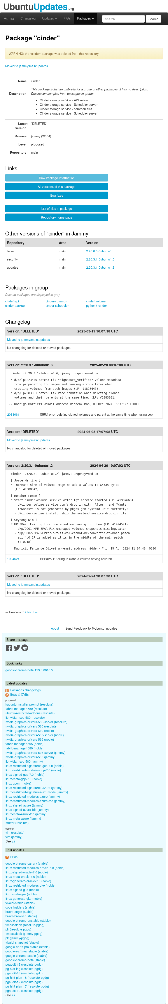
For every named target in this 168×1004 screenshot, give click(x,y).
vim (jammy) (14, 837)
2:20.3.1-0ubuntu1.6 (100, 267)
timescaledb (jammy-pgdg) (23, 933)
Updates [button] (48, 18)
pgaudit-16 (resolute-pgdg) (24, 990)
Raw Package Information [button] (57, 178)
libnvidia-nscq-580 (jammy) (24, 761)
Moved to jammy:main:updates (26, 66)
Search (153, 19)
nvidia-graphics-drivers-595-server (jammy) (35, 752)
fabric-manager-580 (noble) (24, 748)
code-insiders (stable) (20, 907)
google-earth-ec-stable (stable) (26, 951)
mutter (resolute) (17, 823)
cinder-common (56, 301)
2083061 (13, 414)
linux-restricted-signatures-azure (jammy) (34, 787)
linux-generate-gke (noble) (23, 898)
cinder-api (12, 301)
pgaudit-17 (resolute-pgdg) (24, 982)
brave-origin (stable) (19, 911)
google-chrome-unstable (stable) (28, 920)
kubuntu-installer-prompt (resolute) (29, 704)
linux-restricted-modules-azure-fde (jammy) (35, 801)
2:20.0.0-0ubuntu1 (99, 251)
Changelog (28, 18)
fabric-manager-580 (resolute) (26, 708)
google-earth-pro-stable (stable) (27, 947)
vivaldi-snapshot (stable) (22, 942)
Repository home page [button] (56, 217)
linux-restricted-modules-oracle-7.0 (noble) (35, 868)
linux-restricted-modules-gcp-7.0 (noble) (33, 770)
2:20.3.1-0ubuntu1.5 (100, 259)
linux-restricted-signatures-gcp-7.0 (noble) (34, 765)
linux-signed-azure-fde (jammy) (27, 809)
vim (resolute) (14, 832)
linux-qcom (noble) (18, 783)
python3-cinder (96, 305)
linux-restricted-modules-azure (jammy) (32, 796)
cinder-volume (96, 301)
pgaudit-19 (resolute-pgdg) (24, 964)
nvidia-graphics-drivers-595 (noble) (29, 739)
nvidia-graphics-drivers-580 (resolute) (31, 726)
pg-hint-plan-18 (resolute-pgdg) (27, 977)
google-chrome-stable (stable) (26, 955)
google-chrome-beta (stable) (25, 960)
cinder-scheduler (57, 305)
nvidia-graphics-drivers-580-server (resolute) (36, 722)
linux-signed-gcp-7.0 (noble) (24, 774)
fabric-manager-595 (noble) (24, 744)
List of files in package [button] (56, 208)
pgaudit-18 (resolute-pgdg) (24, 973)
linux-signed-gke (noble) (22, 889)
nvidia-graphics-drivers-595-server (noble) (34, 735)
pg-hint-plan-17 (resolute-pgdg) (27, 986)
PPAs (67, 18)
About (55, 628)
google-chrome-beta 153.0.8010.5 (29, 670)
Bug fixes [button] (56, 195)
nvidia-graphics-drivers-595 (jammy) (30, 757)
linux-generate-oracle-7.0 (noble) (28, 881)
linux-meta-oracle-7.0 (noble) (25, 876)
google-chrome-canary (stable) (26, 863)
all (13, 841)
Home (9, 18)
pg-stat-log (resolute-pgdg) (24, 968)
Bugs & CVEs (19, 694)
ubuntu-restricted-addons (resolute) (30, 713)
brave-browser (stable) (21, 916)
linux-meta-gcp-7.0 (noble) (23, 779)
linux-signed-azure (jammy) (24, 805)
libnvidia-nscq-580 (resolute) (25, 717)
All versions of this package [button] (56, 186)
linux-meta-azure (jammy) (23, 818)
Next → (32, 612)
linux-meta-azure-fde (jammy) (26, 814)
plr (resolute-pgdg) (18, 929)
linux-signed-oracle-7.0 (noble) (26, 872)
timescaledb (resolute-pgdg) (24, 925)
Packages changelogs (25, 690)
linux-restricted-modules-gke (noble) (30, 885)
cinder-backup (15, 305)
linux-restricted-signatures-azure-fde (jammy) (36, 792)
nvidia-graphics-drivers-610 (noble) (29, 730)
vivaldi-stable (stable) (20, 903)
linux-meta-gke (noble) (21, 894)
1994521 (13, 559)
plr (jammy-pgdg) (17, 938)
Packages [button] (84, 18)
